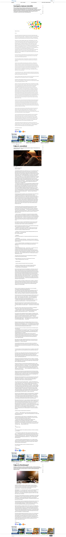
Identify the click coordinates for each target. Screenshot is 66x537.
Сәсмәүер (15, 4)
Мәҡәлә (13, 2)
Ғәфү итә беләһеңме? (34, 2)
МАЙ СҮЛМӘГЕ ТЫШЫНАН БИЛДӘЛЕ (46, 2)
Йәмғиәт (15, 144)
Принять (51, 535)
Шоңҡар (14, 0)
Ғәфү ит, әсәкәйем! (22, 2)
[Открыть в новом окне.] (17, 131)
